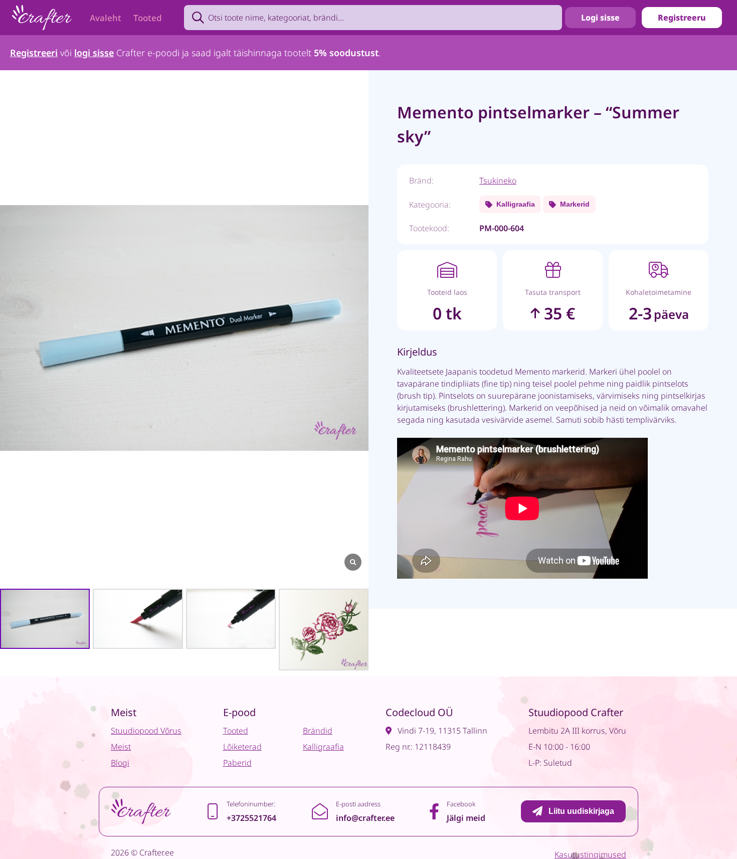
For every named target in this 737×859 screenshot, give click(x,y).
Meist (121, 746)
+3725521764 (251, 817)
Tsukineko (497, 180)
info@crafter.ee (365, 817)
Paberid (237, 762)
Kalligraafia (515, 204)
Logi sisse (600, 17)
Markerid (575, 204)
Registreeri (34, 53)
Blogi (120, 762)
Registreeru (682, 17)
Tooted (147, 18)
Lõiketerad (242, 746)
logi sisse (94, 53)
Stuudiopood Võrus (146, 730)
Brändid (317, 730)
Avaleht (105, 18)
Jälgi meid (466, 817)
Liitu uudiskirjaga (581, 811)
